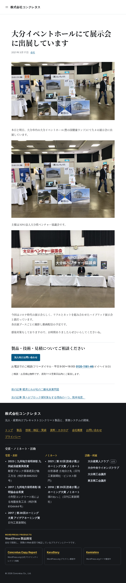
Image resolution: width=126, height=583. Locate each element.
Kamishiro (92, 552)
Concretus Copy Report (22, 552)
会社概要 (77, 430)
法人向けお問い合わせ (25, 357)
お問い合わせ (94, 430)
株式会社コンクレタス (25, 7)
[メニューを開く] (7, 7)
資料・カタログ (59, 430)
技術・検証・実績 (36, 430)
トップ (9, 430)
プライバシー (13, 436)
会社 (32, 52)
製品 (19, 430)
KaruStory (53, 552)
